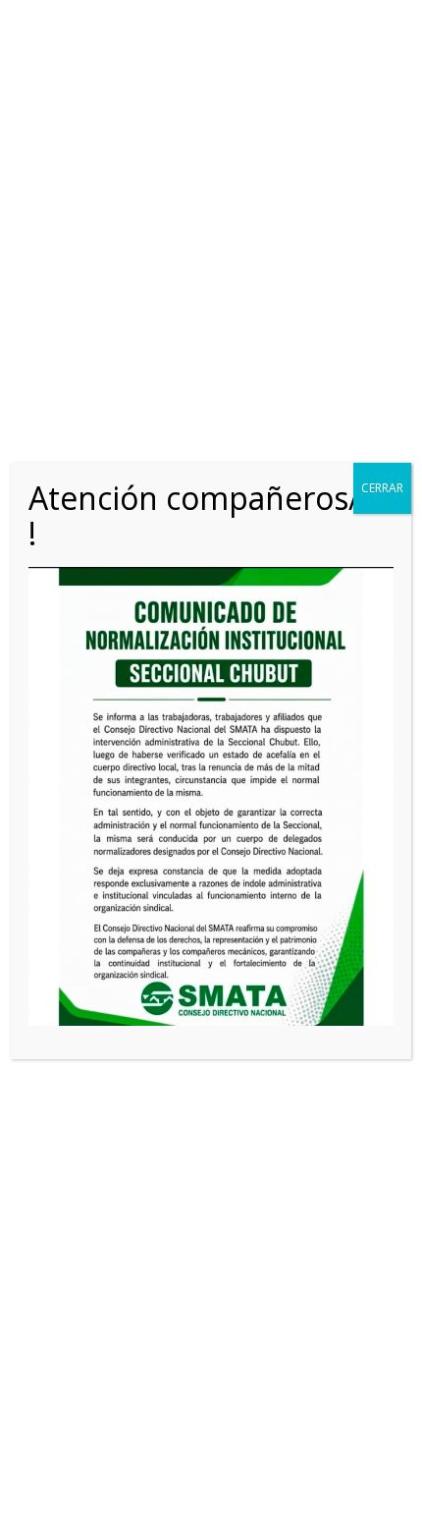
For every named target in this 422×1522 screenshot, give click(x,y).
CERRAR (382, 487)
